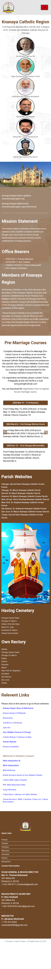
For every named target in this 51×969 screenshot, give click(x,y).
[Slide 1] (11, 184)
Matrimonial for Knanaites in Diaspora (18, 756)
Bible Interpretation (11, 765)
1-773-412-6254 (9, 922)
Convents (5, 854)
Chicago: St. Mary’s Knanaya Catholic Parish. (21, 490)
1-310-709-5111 (9, 884)
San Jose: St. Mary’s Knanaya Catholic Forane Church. (25, 512)
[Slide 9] (30, 184)
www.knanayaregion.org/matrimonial (19, 206)
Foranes (4, 843)
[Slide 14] (42, 184)
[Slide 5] (21, 184)
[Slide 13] (40, 184)
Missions (5, 851)
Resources (5, 861)
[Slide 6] (23, 184)
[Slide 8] (28, 184)
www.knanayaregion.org (13, 198)
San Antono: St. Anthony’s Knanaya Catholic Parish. (24, 508)
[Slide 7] (25, 184)
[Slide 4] (18, 184)
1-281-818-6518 (9, 906)
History (4, 858)
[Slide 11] (35, 184)
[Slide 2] (13, 184)
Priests (4, 840)
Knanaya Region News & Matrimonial (18, 708)
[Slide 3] (16, 184)
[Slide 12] (37, 184)
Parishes (5, 847)
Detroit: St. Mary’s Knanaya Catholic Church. (21, 493)
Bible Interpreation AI (11, 761)
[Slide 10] (32, 184)
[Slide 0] (9, 184)
